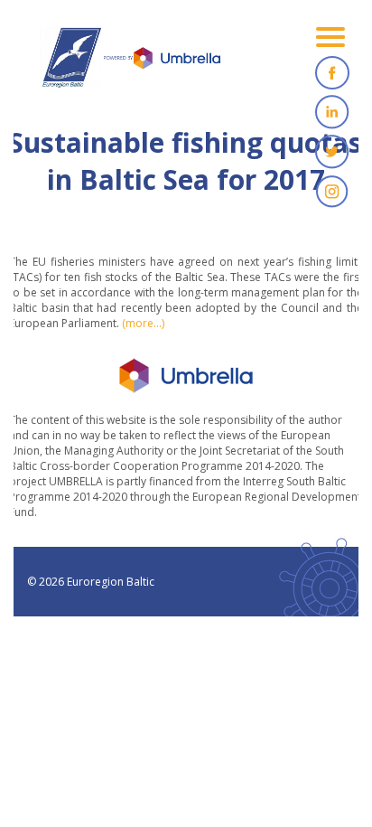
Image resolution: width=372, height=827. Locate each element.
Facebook (332, 72)
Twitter (332, 152)
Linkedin (332, 112)
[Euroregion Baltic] (130, 63)
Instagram (332, 192)
